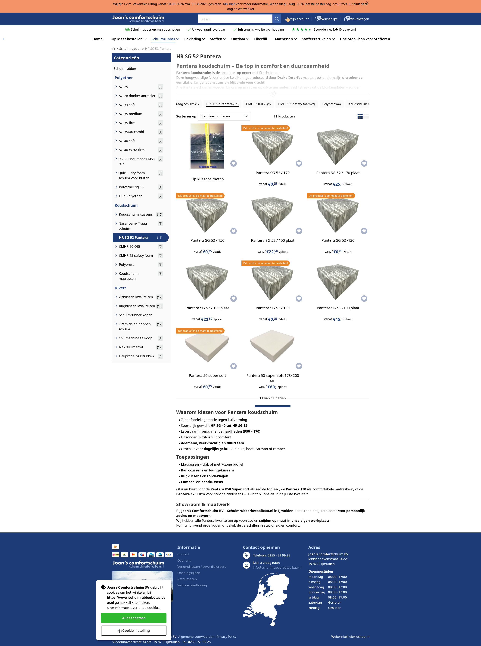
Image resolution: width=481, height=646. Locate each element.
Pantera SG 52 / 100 (273, 307)
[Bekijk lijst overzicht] (366, 116)
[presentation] (239, 18)
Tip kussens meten (207, 178)
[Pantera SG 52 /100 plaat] (338, 281)
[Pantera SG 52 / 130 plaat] (207, 281)
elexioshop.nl (359, 636)
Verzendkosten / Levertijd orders (201, 566)
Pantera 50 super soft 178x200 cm (272, 378)
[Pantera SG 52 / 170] (272, 146)
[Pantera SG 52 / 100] (272, 281)
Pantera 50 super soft (207, 375)
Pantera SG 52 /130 (337, 240)
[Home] (113, 48)
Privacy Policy (226, 636)
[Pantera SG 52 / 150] (207, 213)
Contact (183, 554)
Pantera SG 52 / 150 (207, 240)
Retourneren (187, 579)
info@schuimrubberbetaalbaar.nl (277, 567)
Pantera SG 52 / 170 (273, 172)
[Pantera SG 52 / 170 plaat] (338, 146)
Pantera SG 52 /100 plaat (338, 307)
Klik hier (229, 4)
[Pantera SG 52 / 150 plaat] (272, 213)
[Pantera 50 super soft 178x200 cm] (272, 348)
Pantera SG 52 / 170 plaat (338, 172)
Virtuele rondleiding (192, 585)
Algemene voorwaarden (196, 636)
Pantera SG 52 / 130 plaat (207, 307)
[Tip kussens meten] (207, 146)
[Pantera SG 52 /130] (338, 213)
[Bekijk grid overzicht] (360, 116)
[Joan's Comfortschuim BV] (138, 19)
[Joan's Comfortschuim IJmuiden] (266, 599)
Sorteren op (186, 116)
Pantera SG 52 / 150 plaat (272, 240)
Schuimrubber (125, 68)
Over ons (184, 560)
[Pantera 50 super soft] (207, 348)
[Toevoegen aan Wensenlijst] (233, 163)
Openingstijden (188, 573)
